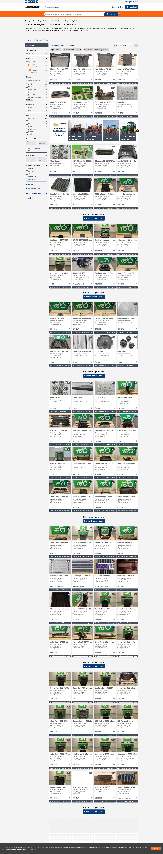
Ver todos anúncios (60, 134)
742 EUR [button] (98, 765)
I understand (156, 848)
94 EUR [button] (53, 172)
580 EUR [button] (120, 172)
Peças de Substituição (46, 21)
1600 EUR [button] (76, 80)
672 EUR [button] (98, 205)
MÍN (28, 141)
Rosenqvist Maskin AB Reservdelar (60, 590)
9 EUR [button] (119, 362)
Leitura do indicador (33, 193)
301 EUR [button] (120, 284)
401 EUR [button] (120, 586)
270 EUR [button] (53, 620)
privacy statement (25, 849)
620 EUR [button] (120, 329)
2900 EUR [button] (98, 798)
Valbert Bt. (105, 801)
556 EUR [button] (120, 205)
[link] (60, 60)
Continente (30, 104)
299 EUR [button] (53, 507)
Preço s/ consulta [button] (79, 284)
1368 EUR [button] (121, 80)
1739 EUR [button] (54, 362)
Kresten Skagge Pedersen (127, 590)
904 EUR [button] (76, 113)
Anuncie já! (133, 7)
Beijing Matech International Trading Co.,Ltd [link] (129, 116)
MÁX (39, 141)
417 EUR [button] (76, 441)
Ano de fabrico (31, 155)
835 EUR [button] (76, 620)
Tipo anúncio (31, 50)
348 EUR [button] (98, 441)
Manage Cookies (9, 849)
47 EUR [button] (120, 113)
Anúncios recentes (33, 165)
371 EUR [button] (53, 441)
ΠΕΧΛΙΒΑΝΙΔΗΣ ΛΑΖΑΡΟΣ (83, 287)
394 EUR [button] (76, 699)
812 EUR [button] (53, 80)
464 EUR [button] (98, 172)
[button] (36, 45)
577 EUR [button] (76, 798)
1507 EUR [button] (98, 284)
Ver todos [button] (29, 100)
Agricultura (32, 21)
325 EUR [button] (76, 251)
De (27, 158)
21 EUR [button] (75, 362)
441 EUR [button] (53, 113)
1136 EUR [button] (121, 441)
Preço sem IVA (31, 139)
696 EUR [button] (53, 553)
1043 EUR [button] (98, 113)
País (27, 115)
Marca (28, 77)
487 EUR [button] (98, 474)
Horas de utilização (33, 189)
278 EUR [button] (53, 251)
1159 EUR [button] (54, 284)
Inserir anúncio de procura (93, 218)
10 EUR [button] (75, 408)
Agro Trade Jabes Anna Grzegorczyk (60, 83)
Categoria (29, 58)
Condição (29, 198)
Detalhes (29, 184)
